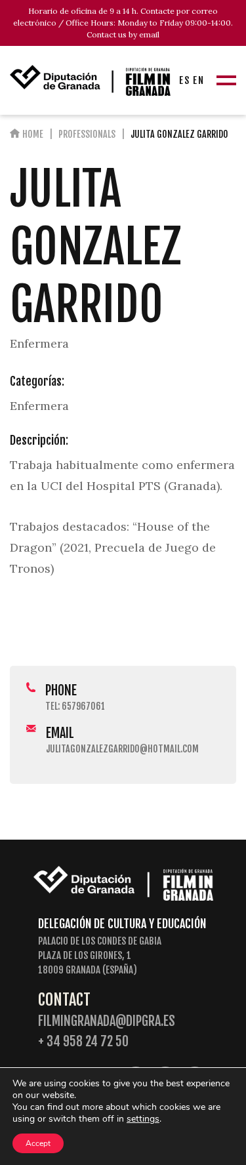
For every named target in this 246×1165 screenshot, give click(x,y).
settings (143, 1119)
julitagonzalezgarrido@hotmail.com (122, 748)
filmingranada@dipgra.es (106, 1021)
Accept (38, 1143)
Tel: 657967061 (75, 706)
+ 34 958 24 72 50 (83, 1041)
